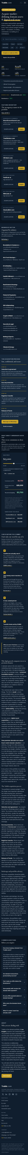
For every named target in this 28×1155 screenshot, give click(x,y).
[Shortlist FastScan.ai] (16, 184)
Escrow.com (4, 1123)
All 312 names (4, 1100)
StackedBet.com (8, 210)
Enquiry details (7, 1137)
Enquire (21, 129)
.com (12, 47)
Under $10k (5, 44)
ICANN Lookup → (7, 565)
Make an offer (7, 1125)
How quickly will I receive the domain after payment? (12, 989)
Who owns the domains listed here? (12, 1004)
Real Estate (5, 47)
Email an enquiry (7, 426)
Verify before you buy (6, 1117)
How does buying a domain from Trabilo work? (13, 949)
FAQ (2, 1120)
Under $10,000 (5, 1106)
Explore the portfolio (9, 57)
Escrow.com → (7, 590)
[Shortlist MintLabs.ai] (16, 200)
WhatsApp (8, 1135)
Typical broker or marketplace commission (13, 469)
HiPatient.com (8, 158)
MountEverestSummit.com (11, 120)
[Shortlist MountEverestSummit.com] (16, 129)
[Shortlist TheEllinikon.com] (16, 148)
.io (16, 47)
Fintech (13, 44)
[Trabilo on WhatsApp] (16, 1094)
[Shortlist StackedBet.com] (16, 216)
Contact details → (8, 614)
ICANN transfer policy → (9, 638)
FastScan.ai (7, 177)
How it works (4, 1115)
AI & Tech (19, 44)
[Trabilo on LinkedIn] (6, 1094)
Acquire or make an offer (10, 53)
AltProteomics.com (14, 521)
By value (3, 1103)
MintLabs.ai (7, 194)
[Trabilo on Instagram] (9, 1094)
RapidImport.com (14, 518)
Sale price (6, 455)
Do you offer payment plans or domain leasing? (12, 997)
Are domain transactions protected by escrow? (10, 974)
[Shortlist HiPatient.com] (16, 168)
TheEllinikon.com (9, 138)
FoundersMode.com (14, 514)
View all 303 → (5, 113)
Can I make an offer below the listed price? (12, 982)
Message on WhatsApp (10, 421)
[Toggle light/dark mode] (21, 3)
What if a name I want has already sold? (11, 1011)
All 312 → (22, 47)
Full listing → (4, 239)
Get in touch (6, 1075)
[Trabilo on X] (2, 1094)
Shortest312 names (6, 1108)
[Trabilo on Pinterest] (13, 1094)
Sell (2, 1125)
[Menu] (25, 2)
